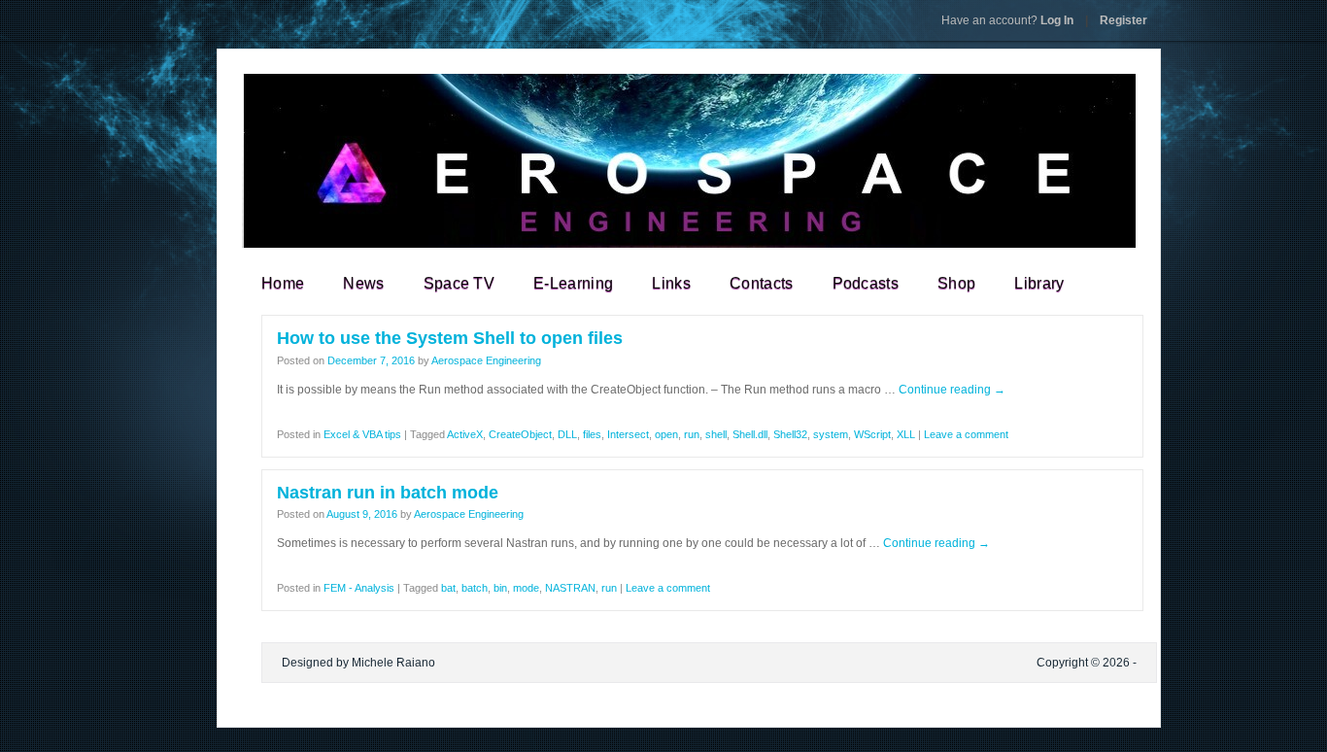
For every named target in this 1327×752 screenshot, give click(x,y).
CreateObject (520, 434)
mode (526, 588)
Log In (1007, 20)
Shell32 (790, 434)
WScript (872, 434)
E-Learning (573, 283)
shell (716, 434)
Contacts (762, 283)
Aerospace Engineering (486, 360)
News (363, 283)
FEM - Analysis (358, 588)
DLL (567, 434)
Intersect (628, 434)
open (666, 434)
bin (500, 588)
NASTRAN (570, 588)
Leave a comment (966, 434)
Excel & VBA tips (362, 434)
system (830, 434)
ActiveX (465, 434)
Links (671, 283)
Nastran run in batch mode (387, 492)
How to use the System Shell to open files (450, 338)
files (592, 434)
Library (1039, 283)
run (691, 434)
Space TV (459, 283)
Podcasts (866, 283)
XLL (906, 434)
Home (282, 283)
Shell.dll (749, 434)
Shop (956, 283)
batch (474, 588)
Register (1123, 20)
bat (448, 588)
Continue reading (952, 389)
